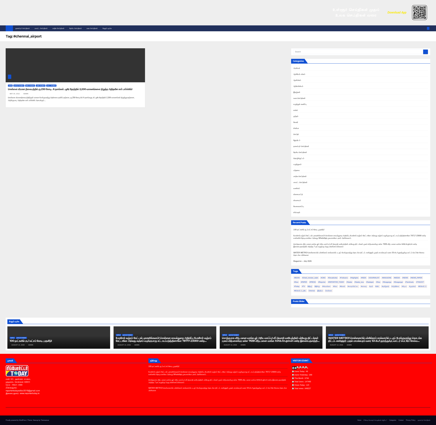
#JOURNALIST (374, 278)
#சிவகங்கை (326, 286)
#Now (296, 282)
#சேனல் (342, 286)
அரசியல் (296, 68)
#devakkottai (332, 278)
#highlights (354, 278)
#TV (303, 286)
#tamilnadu (409, 282)
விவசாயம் (297, 200)
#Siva (378, 282)
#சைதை (364, 286)
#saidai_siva (359, 282)
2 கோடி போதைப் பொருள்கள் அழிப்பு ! (375, 420)
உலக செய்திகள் (92, 28)
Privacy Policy (410, 420)
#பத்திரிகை (395, 286)
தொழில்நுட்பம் (298, 158)
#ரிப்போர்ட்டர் (422, 286)
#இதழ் (310, 286)
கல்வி (295, 110)
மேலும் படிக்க (107, 28)
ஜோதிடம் (296, 140)
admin (25, 94)
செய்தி (10, 85)
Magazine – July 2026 (302, 261)
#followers (344, 278)
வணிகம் (296, 188)
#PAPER (304, 282)
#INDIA (363, 278)
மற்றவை (296, 170)
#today (296, 286)
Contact (401, 420)
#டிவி (371, 286)
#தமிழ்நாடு (385, 286)
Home (359, 420)
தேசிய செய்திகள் (75, 28)
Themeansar (45, 420)
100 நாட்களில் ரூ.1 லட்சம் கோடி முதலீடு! (308, 230)
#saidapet (370, 282)
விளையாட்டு (298, 194)
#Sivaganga (387, 282)
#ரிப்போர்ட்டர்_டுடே (300, 291)
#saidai (349, 282)
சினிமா (296, 128)
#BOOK (297, 278)
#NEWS (405, 278)
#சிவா (335, 286)
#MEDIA (397, 278)
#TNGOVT (420, 282)
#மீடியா (404, 286)
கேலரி (295, 122)
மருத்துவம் (297, 164)
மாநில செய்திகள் (58, 28)
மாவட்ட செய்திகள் (41, 28)
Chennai (312, 291)
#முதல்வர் (412, 286)
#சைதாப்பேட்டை (353, 286)
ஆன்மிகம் (297, 80)
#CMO (323, 278)
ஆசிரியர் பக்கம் (299, 74)
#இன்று (317, 286)
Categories (392, 420)
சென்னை (328, 291)
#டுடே (377, 286)
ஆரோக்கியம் (298, 86)
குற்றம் (295, 116)
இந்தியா (320, 291)
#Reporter (322, 282)
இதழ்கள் (296, 92)
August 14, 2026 (18, 345)
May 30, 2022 (15, 94)
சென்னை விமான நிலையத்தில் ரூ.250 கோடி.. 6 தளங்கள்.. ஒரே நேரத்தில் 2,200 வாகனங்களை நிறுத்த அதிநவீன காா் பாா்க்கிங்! (70, 89)
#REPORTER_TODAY (336, 282)
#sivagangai (398, 282)
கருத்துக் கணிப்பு (300, 104)
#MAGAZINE (386, 278)
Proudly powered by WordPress (16, 420)
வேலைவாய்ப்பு (298, 206)
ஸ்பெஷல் (296, 212)
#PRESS (313, 282)
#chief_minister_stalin (310, 278)
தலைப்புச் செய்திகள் (22, 28)
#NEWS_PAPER (416, 278)
